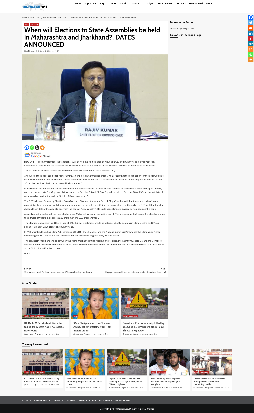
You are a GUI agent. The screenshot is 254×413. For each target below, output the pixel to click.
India (113, 3)
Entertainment (165, 3)
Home (78, 3)
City (102, 3)
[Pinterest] (250, 38)
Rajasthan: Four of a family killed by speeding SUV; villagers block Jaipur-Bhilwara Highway (144, 327)
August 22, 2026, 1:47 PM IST (144, 334)
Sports (135, 3)
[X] (37, 147)
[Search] (230, 3)
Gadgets (150, 3)
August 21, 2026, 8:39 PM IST (173, 388)
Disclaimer (70, 400)
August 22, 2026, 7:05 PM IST (46, 334)
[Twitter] (250, 22)
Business (181, 3)
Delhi (27, 316)
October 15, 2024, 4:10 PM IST (48, 51)
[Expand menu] (105, 4)
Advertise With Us (41, 400)
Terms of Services (122, 400)
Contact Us (58, 400)
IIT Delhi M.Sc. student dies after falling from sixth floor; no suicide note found (44, 327)
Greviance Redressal (87, 400)
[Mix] (250, 49)
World (122, 3)
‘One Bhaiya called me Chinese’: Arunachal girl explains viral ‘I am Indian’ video (92, 327)
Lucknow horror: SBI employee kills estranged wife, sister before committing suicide (209, 382)
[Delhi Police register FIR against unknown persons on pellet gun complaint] (169, 362)
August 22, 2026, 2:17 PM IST (95, 334)
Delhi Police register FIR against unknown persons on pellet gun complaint (165, 382)
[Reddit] (250, 28)
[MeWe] (250, 43)
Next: (135, 270)
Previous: (58, 270)
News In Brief (196, 3)
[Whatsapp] (32, 147)
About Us (26, 400)
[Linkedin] (250, 33)
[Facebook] (26, 147)
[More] (42, 147)
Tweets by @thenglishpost (182, 28)
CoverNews (135, 408)
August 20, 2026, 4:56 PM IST (215, 388)
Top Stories (91, 3)
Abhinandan (30, 51)
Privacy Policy (105, 400)
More (209, 3)
